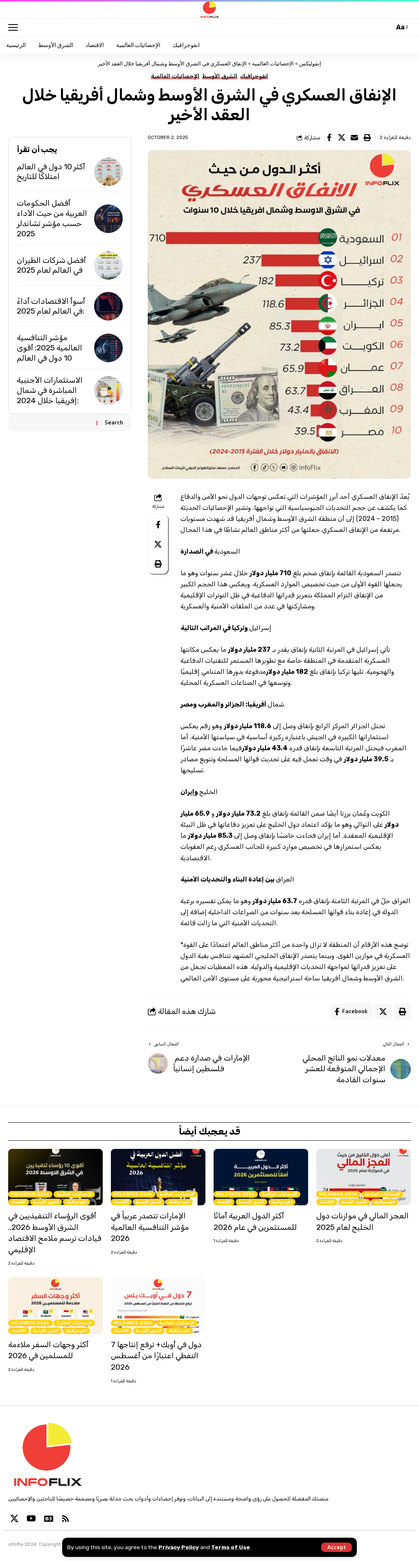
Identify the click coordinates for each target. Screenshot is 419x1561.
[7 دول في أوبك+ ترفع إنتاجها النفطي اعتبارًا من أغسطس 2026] (158, 1305)
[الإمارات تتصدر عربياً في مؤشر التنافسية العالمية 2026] (158, 1177)
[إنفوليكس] (209, 9)
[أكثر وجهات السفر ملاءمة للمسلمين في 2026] (55, 1305)
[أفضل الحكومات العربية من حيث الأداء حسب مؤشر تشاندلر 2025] (108, 218)
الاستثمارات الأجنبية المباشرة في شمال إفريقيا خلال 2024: (50, 390)
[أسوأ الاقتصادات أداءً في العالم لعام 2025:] (108, 306)
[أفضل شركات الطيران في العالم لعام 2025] (108, 265)
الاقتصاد (18, 1202)
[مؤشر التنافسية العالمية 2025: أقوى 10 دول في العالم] (108, 348)
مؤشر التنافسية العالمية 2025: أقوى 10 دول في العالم (49, 347)
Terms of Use (230, 1547)
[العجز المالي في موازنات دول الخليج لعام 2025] (363, 1177)
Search (114, 422)
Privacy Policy (178, 1547)
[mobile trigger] (15, 27)
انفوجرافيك (254, 76)
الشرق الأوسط (219, 76)
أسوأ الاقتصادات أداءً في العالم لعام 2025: (51, 306)
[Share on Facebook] (329, 137)
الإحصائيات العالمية (175, 76)
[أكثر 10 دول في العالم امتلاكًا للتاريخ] (108, 171)
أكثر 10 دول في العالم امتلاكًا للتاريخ (51, 172)
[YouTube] (31, 1518)
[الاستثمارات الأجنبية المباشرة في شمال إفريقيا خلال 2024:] (108, 390)
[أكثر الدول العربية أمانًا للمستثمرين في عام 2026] (261, 1177)
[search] (386, 27)
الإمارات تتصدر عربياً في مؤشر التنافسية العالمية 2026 (150, 1227)
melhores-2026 (30, 1194)
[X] (14, 1518)
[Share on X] (341, 137)
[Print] (367, 137)
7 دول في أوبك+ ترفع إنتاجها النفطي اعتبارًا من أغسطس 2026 (156, 1356)
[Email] (354, 137)
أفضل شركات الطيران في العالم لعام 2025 (51, 265)
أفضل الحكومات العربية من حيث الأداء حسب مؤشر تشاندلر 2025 (52, 218)
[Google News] (48, 1518)
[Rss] (65, 1518)
